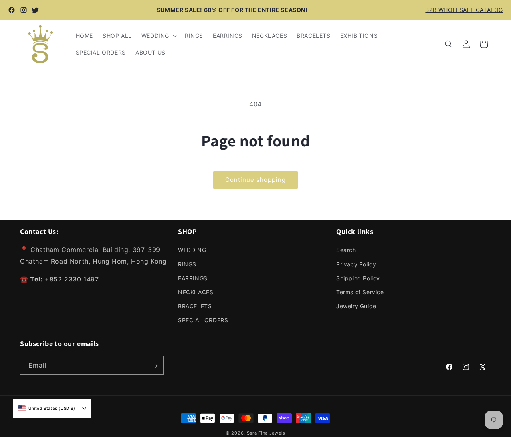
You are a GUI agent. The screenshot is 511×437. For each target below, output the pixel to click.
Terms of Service (360, 292)
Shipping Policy (358, 277)
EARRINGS (193, 277)
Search (346, 249)
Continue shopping (255, 179)
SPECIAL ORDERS (203, 320)
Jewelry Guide (356, 306)
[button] (158, 36)
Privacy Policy (356, 263)
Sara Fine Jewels (266, 433)
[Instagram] (23, 10)
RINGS (187, 263)
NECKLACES (195, 292)
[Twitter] (35, 10)
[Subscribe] (154, 365)
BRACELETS (195, 306)
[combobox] (46, 408)
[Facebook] (11, 10)
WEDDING (192, 249)
